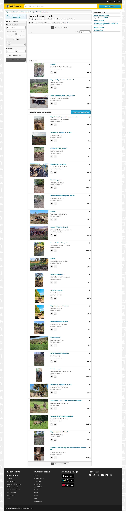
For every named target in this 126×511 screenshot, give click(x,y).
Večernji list (37, 481)
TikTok (94, 475)
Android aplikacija (68, 480)
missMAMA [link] (37, 484)
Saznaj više (66, 23)
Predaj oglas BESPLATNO (81, 112)
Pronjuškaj (16, 60)
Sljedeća (64, 27)
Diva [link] (35, 498)
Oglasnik (8, 12)
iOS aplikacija (68, 476)
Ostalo (22, 12)
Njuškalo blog (111, 475)
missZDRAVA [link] (38, 487)
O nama (9, 478)
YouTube (102, 475)
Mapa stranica (11, 495)
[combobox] (60, 6)
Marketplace (16, 12)
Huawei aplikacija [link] (68, 485)
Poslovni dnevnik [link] (39, 478)
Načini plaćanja (11, 492)
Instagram (98, 475)
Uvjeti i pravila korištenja (14, 484)
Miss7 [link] (36, 490)
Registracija (117, 2)
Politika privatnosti (12, 487)
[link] (51, 72)
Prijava (109, 2)
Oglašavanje (10, 481)
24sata (36, 475)
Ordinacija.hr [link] (38, 501)
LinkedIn (106, 475)
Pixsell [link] (36, 495)
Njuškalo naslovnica (13, 6)
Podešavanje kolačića (13, 490)
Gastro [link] (36, 492)
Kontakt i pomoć (12, 475)
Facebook (90, 475)
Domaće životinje (30, 12)
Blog (8, 498)
